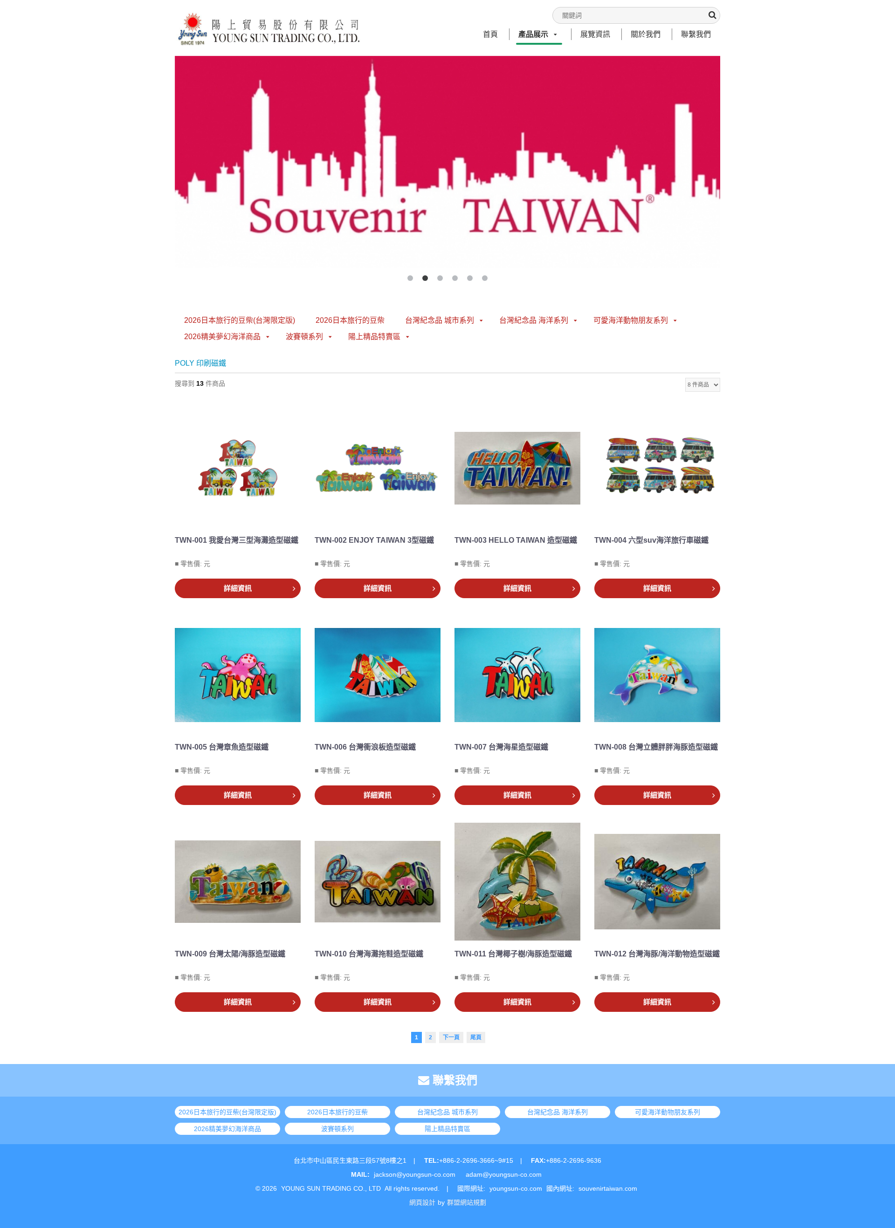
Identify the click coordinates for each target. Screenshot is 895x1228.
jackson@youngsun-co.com (414, 1174)
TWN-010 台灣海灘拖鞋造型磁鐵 (369, 954)
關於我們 (646, 34)
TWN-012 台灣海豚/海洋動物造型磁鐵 (657, 954)
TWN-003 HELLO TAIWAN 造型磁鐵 (515, 540)
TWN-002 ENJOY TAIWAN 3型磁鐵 (374, 540)
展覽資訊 (595, 34)
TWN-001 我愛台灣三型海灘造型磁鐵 (236, 540)
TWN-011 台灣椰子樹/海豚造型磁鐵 (513, 954)
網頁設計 (422, 1202)
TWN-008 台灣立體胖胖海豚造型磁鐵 (656, 747)
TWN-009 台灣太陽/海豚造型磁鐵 (230, 954)
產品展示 (533, 34)
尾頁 (476, 1037)
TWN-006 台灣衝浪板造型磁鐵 (365, 747)
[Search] (712, 15)
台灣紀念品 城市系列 (439, 320)
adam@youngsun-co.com (504, 1174)
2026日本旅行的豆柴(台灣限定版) (239, 320)
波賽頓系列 (304, 337)
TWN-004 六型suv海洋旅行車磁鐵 (651, 540)
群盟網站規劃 (466, 1202)
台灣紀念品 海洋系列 (533, 320)
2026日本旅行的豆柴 (350, 320)
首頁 (490, 34)
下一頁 (451, 1037)
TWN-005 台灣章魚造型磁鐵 (221, 747)
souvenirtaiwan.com (607, 1188)
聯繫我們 (696, 34)
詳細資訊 (238, 588)
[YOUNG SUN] (268, 19)
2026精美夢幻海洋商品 (222, 337)
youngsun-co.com (515, 1188)
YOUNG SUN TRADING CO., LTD (331, 1188)
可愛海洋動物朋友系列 (630, 320)
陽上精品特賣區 (374, 337)
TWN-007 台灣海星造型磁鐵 (501, 747)
